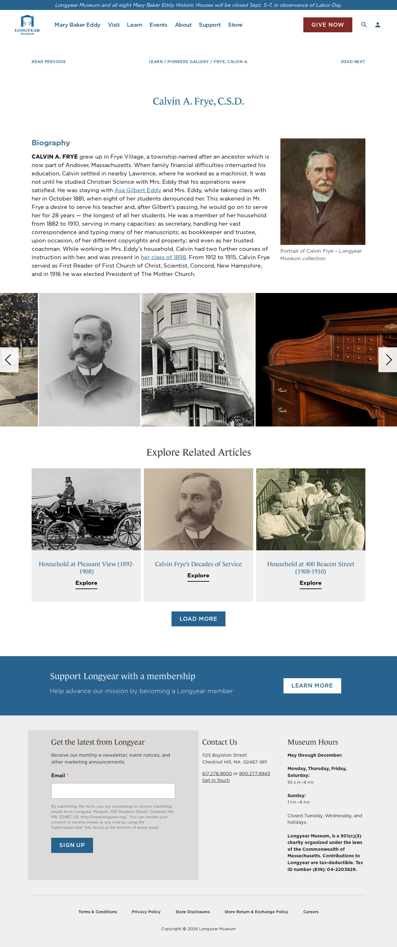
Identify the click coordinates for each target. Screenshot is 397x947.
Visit (114, 24)
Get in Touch (216, 780)
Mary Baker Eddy (77, 24)
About (183, 24)
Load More (198, 619)
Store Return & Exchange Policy (256, 911)
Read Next (353, 61)
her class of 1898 (163, 257)
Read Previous (49, 61)
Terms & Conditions (97, 911)
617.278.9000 (217, 773)
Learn (134, 24)
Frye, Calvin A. (231, 61)
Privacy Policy (146, 911)
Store (235, 24)
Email (60, 775)
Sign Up (72, 845)
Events (158, 24)
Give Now (327, 24)
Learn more (312, 685)
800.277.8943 (254, 773)
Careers (311, 911)
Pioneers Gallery (188, 61)
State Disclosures (193, 911)
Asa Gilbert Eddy (137, 190)
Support (210, 24)
